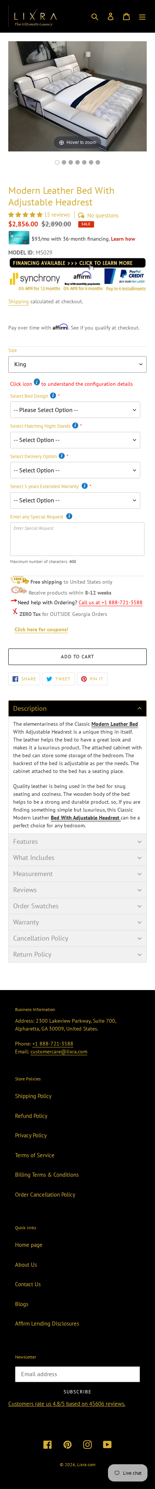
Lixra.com (86, 1464)
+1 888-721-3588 (52, 1043)
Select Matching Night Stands (40, 426)
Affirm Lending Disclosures (47, 1323)
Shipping (18, 301)
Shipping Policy (33, 1096)
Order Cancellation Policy (45, 1194)
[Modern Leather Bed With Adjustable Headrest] (91, 162)
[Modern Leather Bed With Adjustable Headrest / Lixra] (57, 162)
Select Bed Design (29, 396)
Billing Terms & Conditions (47, 1174)
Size (12, 350)
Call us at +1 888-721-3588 (111, 602)
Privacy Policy (31, 1135)
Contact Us (28, 1284)
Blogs (21, 1304)
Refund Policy (31, 1115)
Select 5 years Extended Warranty (45, 486)
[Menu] (142, 16)
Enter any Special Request (37, 517)
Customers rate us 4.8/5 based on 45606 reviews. (66, 1403)
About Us (26, 1264)
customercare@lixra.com (58, 1051)
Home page (29, 1244)
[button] (26, 214)
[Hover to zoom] (77, 95)
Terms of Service (35, 1155)
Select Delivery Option (33, 456)
